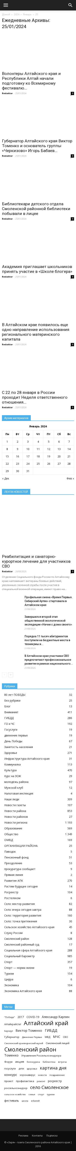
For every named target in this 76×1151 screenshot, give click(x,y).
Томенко (11, 1055)
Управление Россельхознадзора (41, 1055)
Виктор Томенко (29, 1031)
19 (48, 456)
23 (17, 464)
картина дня (53, 1068)
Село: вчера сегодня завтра (22, 909)
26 (48, 464)
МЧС (56, 1037)
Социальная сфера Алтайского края (28, 950)
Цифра (8, 979)
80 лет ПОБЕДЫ (14, 695)
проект (8, 1081)
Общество (11, 834)
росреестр (55, 1081)
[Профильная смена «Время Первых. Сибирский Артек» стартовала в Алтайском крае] (11, 602)
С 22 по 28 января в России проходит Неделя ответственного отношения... (34, 397)
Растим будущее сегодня (21, 886)
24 (27, 464)
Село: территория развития (22, 915)
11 (38, 449)
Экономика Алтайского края (23, 991)
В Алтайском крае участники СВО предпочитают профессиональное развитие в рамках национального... (49, 659)
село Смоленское (49, 1087)
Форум (8, 1061)
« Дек (5, 478)
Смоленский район (16, 939)
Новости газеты (15, 805)
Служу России (13, 933)
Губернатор (11, 1037)
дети (21, 1068)
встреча (62, 1061)
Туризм (9, 973)
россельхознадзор (15, 1088)
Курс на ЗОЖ (12, 776)
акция (19, 1061)
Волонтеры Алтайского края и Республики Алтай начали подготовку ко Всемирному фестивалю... (31, 80)
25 (38, 464)
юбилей (35, 1100)
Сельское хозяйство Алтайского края (29, 927)
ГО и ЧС (9, 724)
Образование (13, 828)
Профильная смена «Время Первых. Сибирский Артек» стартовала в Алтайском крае (48, 601)
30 (17, 471)
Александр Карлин (55, 1017)
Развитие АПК (13, 880)
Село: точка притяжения (20, 921)
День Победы (13, 741)
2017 (21, 1017)
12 (48, 449)
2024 (16, 14)
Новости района (15, 811)
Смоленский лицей (57, 1043)
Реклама (23, 1135)
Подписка (51, 1135)
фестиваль (11, 1100)
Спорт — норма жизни (19, 968)
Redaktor (7, 93)
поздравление (57, 1075)
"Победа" (9, 1017)
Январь (27, 14)
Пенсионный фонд (16, 857)
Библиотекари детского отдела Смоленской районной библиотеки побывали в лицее (36, 209)
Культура (10, 770)
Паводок (10, 851)
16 (17, 456)
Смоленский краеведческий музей (23, 1043)
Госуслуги (10, 729)
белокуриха (33, 1061)
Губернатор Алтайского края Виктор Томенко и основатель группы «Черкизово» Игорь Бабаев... (37, 146)
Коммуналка (12, 764)
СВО (65, 1036)
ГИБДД (9, 718)
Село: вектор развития (19, 904)
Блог (7, 706)
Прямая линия (13, 875)
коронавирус (27, 1075)
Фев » (70, 478)
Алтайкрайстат (12, 1024)
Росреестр (11, 892)
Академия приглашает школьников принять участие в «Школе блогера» (37, 269)
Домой (6, 14)
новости (42, 1075)
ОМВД (8, 840)
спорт (41, 1094)
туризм (51, 1094)
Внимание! (11, 712)
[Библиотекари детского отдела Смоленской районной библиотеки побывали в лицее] (38, 181)
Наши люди (11, 799)
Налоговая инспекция (18, 793)
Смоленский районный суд (21, 944)
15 (7, 456)
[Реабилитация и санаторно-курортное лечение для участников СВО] (38, 526)
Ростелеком (12, 898)
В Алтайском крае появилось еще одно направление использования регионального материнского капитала (35, 332)
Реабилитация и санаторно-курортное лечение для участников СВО (36, 561)
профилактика (25, 1081)
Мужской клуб (13, 787)
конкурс (10, 1075)
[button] (70, 5)
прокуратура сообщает (19, 869)
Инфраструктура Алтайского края (26, 758)
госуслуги (10, 1068)
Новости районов (16, 817)
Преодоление (13, 863)
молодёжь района (16, 782)
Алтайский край (46, 1023)
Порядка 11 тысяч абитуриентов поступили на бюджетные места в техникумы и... (47, 640)
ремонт (41, 1081)
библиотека (49, 1061)
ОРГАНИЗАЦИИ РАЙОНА (21, 846)
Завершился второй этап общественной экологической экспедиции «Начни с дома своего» (48, 620)
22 (7, 464)
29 (7, 471)
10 (27, 449)
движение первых (16, 735)
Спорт (8, 962)
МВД (47, 1037)
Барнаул (8, 1030)
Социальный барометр (19, 956)
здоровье (32, 1068)
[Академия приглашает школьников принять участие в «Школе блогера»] (38, 244)
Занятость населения (18, 747)
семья (31, 1094)
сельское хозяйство (15, 1094)
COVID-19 (33, 1017)
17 (27, 456)
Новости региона (15, 822)
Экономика (11, 985)
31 (27, 471)
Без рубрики (12, 700)
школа (25, 1100)
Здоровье (10, 753)
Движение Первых (32, 1037)
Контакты (37, 1135)
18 (38, 456)
